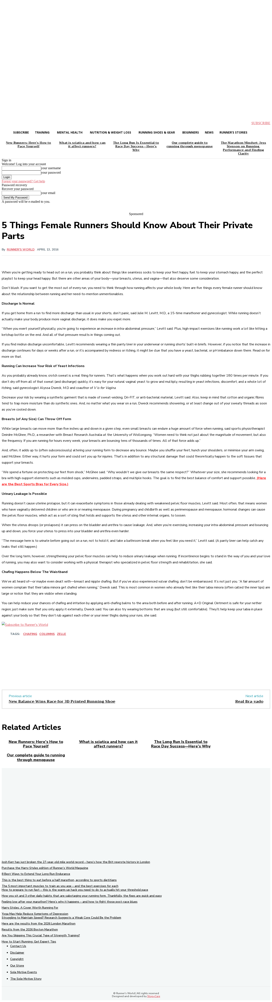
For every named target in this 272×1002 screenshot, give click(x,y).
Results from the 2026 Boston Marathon (30, 929)
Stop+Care (153, 996)
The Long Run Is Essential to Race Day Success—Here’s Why (181, 744)
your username (51, 168)
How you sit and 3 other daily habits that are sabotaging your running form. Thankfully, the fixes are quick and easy (82, 896)
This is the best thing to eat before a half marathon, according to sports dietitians (59, 880)
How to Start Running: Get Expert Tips (29, 942)
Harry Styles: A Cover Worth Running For (30, 908)
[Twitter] (56, 668)
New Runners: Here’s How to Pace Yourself (36, 744)
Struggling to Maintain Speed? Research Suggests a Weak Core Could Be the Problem (61, 918)
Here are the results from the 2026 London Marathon (38, 924)
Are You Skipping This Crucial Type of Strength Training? (41, 935)
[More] (135, 646)
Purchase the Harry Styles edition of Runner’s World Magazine (45, 868)
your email (48, 193)
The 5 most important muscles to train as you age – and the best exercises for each (60, 886)
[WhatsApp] (86, 668)
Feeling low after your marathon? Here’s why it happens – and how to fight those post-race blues (69, 902)
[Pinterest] (71, 668)
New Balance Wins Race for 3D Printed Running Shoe (62, 701)
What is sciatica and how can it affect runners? (108, 744)
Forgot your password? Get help (23, 181)
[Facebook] (41, 668)
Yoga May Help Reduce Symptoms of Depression (35, 914)
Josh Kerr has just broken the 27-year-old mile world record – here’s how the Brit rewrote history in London (76, 862)
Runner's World (21, 249)
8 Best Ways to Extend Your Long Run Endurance (36, 874)
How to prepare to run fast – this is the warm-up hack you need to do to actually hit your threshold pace (75, 890)
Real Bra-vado (249, 701)
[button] (8, 123)
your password (51, 172)
